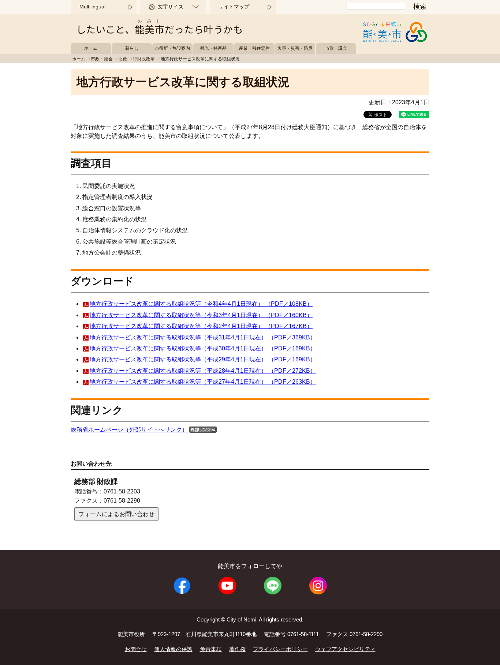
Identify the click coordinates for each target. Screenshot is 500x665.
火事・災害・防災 (295, 48)
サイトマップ (234, 7)
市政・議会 (336, 48)
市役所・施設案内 (172, 48)
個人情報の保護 (173, 649)
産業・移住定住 (254, 48)
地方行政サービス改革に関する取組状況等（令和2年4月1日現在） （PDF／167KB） (201, 326)
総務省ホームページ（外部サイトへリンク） (129, 430)
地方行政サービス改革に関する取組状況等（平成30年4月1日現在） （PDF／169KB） (203, 348)
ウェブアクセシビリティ (345, 649)
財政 (123, 58)
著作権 (237, 649)
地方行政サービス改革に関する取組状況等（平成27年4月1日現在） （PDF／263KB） (203, 382)
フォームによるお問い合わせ (116, 514)
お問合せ (136, 649)
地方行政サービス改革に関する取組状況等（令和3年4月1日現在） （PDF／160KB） (201, 315)
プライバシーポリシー (280, 649)
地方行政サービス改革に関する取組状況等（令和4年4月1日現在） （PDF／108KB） (201, 304)
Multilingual (92, 7)
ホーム (90, 48)
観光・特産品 (213, 48)
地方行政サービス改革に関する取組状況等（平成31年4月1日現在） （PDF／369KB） (203, 337)
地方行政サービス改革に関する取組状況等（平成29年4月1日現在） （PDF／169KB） (203, 359)
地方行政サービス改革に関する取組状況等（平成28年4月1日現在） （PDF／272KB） (203, 371)
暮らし (131, 48)
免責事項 (211, 649)
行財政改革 (144, 58)
